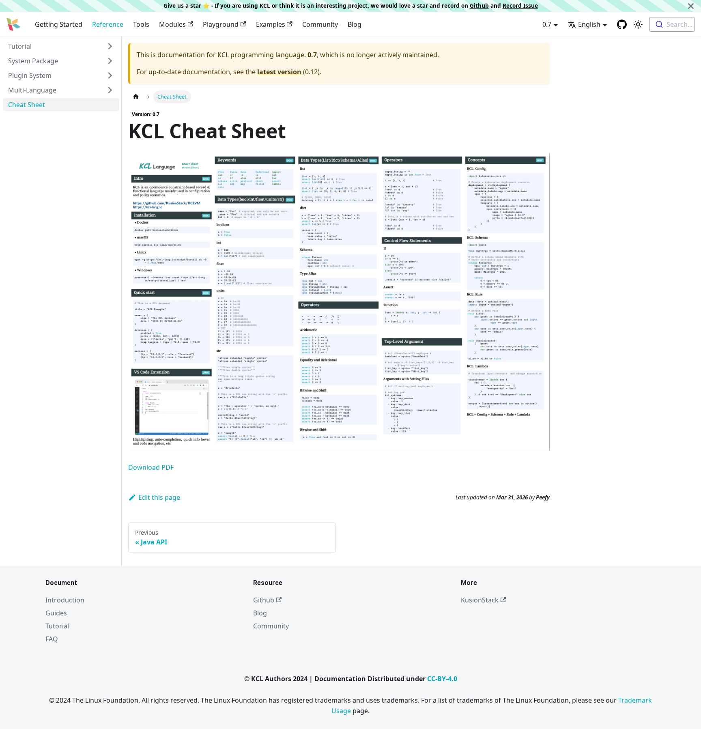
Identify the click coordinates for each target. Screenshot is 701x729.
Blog (354, 24)
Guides (56, 613)
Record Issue (520, 5)
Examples (270, 24)
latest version (279, 71)
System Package (33, 60)
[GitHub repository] (622, 24)
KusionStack (480, 600)
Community (320, 24)
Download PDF (151, 467)
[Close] (691, 6)
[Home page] (136, 96)
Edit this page (159, 497)
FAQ (51, 638)
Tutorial (20, 46)
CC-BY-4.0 (442, 678)
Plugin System (30, 75)
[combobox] (672, 24)
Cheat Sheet (26, 104)
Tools (141, 24)
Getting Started (58, 24)
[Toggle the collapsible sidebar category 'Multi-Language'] (110, 90)
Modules (172, 24)
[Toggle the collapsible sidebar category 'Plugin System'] (110, 75)
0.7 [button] (546, 24)
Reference (107, 24)
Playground (221, 24)
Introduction (64, 600)
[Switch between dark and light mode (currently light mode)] (638, 24)
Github (479, 5)
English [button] (589, 24)
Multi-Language (32, 90)
